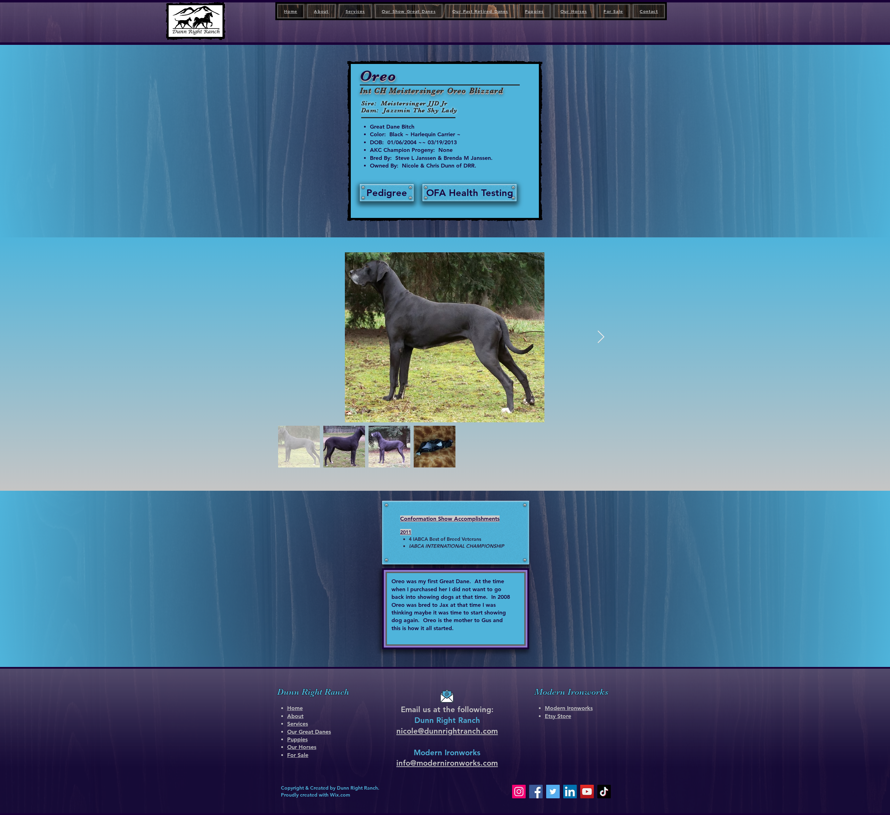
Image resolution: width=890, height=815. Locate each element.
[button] (469, 192)
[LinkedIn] (570, 791)
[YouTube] (587, 791)
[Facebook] (536, 791)
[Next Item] (601, 337)
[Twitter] (553, 791)
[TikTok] (604, 791)
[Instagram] (519, 791)
